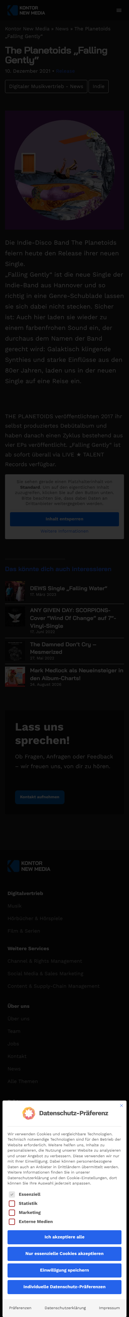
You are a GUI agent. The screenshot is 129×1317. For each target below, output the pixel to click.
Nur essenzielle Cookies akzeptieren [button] (64, 1253)
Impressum (109, 1308)
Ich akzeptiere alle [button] (64, 1237)
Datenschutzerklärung (65, 1308)
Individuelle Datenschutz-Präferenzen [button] (64, 1286)
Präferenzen (20, 1308)
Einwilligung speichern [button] (64, 1270)
